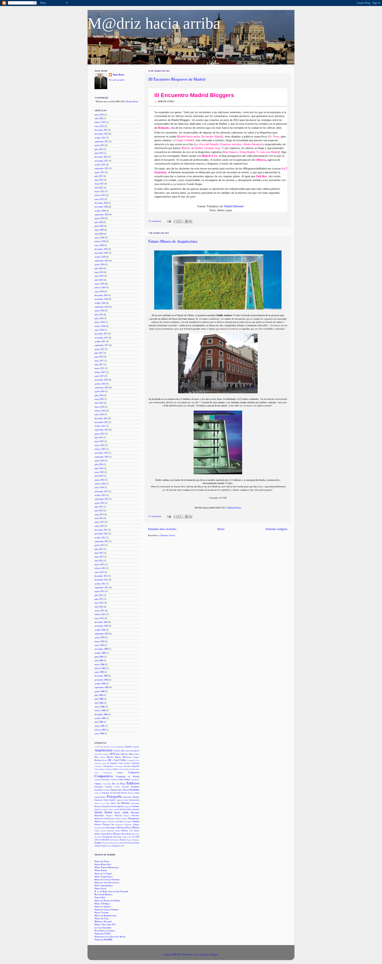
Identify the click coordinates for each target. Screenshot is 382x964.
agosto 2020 (99, 218)
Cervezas (127, 766)
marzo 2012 (99, 564)
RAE (131, 831)
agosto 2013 (99, 502)
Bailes (118, 754)
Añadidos (128, 746)
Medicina (118, 815)
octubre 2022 (100, 137)
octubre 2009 (100, 652)
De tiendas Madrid (211, 136)
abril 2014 (99, 475)
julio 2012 (99, 549)
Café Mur (261, 176)
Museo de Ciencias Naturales (107, 879)
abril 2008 (99, 702)
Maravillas (99, 815)
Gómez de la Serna (102, 803)
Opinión (136, 821)
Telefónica (135, 840)
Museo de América (103, 906)
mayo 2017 (99, 360)
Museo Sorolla (101, 870)
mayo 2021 (99, 183)
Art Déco (117, 750)
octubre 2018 (100, 303)
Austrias (105, 754)
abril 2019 (99, 279)
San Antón (98, 837)
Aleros (113, 747)
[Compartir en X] (183, 221)
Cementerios (108, 766)
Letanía (115, 809)
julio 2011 (99, 595)
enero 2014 (99, 487)
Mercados (135, 815)
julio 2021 (99, 176)
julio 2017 (99, 353)
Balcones (124, 754)
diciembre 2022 (101, 130)
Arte (123, 750)
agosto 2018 (99, 310)
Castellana (135, 763)
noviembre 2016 (101, 379)
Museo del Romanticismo (105, 915)
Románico (135, 834)
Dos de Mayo (118, 783)
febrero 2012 (100, 568)
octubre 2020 (100, 210)
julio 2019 (99, 268)
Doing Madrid (247, 152)
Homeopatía (135, 803)
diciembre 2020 (101, 203)
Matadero (109, 815)
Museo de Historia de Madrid (107, 900)
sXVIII (102, 839)
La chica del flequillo (207, 144)
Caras (137, 760)
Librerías (122, 809)
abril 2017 (99, 364)
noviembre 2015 (101, 422)
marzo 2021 (99, 191)
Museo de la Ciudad (103, 873)
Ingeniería (128, 806)
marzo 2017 (99, 368)
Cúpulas (98, 783)
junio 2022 (99, 153)
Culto (121, 779)
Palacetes (98, 824)
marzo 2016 (99, 406)
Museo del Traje (102, 918)
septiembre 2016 (101, 387)
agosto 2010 (99, 637)
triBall (121, 843)
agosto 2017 (99, 349)
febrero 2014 (100, 483)
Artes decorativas (132, 750)
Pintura (123, 827)
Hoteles (114, 806)
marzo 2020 (99, 237)
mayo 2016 (99, 399)
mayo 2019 (99, 276)
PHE (118, 827)
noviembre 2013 (101, 491)
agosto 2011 (99, 591)
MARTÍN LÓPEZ (166, 101)
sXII (133, 837)
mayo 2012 (99, 556)
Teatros (123, 839)
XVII (122, 846)
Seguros (125, 837)
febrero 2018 (100, 326)
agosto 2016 (99, 391)
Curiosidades (107, 784)
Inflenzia (260, 159)
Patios (104, 828)
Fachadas (134, 789)
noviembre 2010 (101, 625)
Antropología (120, 747)
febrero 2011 (100, 614)
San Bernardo (107, 836)
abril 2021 (99, 187)
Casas (121, 763)
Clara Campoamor (103, 772)
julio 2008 (99, 695)
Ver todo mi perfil (116, 79)
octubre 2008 (100, 683)
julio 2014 (99, 464)
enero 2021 (99, 199)
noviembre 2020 (101, 206)
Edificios (133, 783)
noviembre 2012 (101, 533)
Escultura (135, 786)
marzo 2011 (99, 610)
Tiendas (110, 843)
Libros (128, 809)
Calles (123, 760)
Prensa (103, 831)
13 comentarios (154, 516)
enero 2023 (99, 126)
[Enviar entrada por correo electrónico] (169, 221)
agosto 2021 (99, 172)
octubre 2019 (100, 256)
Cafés (116, 760)
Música (104, 821)
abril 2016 (99, 402)
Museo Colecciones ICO (105, 924)
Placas (129, 827)
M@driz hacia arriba (154, 23)
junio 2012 (99, 552)
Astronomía (98, 754)
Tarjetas (116, 840)
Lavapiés (104, 809)
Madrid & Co (209, 155)
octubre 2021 (100, 164)
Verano (104, 845)
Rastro (136, 830)
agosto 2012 (99, 545)
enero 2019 (99, 291)
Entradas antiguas (276, 529)
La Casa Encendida (103, 927)
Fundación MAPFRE (104, 939)
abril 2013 (99, 518)
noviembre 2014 (101, 452)
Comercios (133, 772)
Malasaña (135, 812)
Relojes (110, 834)
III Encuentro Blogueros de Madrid (176, 79)
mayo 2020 (99, 229)
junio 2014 (99, 468)
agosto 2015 (99, 433)
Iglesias (121, 806)
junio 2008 (99, 698)
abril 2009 (99, 660)
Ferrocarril (117, 793)
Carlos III (105, 763)
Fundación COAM (102, 933)
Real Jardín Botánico (103, 894)
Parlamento (128, 824)
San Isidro (118, 836)
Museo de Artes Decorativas (107, 882)
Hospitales (106, 806)
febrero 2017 (100, 372)
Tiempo (105, 843)
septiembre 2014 (101, 456)
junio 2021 (99, 179)
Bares (97, 757)
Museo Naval (100, 888)
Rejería (104, 834)
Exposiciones (116, 789)
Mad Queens (230, 152)
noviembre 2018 (101, 299)
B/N (112, 754)
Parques (136, 824)
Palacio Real (100, 897)
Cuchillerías (114, 779)
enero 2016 (99, 414)
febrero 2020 (100, 241)
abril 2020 (99, 233)
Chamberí (135, 766)
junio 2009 (99, 656)
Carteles (113, 763)
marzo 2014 (99, 479)
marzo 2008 (99, 706)
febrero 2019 (100, 287)
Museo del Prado (102, 861)
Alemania (106, 747)
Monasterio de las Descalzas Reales (110, 936)
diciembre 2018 (101, 295)
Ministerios (99, 818)
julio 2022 (99, 149)
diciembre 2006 (101, 714)
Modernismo (109, 818)
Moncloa (125, 818)
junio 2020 (99, 226)
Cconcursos (98, 766)
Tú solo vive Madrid (267, 152)
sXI (129, 837)
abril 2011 (99, 606)
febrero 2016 (100, 410)
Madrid (98, 812)
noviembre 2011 (101, 579)
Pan (112, 824)
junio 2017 (99, 356)
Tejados (129, 840)
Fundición (119, 800)
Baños (137, 754)
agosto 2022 (99, 145)
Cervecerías (118, 766)
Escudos (117, 787)
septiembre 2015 (101, 429)
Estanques (106, 790)
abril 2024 (99, 118)
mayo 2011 (99, 602)
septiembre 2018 (101, 306)
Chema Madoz (100, 769)
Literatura (135, 809)
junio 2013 (99, 510)
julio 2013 (99, 506)
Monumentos (133, 818)
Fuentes (136, 797)
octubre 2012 (100, 537)
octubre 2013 (100, 495)
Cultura (127, 779)
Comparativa (104, 776)
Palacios (106, 824)
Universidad (128, 842)
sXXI (111, 840)
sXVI (97, 839)
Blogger (214, 954)
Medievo (127, 815)
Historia (125, 803)
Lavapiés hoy (211, 148)
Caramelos (131, 760)
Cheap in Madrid (184, 140)
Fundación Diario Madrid (105, 800)
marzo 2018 (99, 322)
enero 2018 (99, 329)
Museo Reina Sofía (103, 864)
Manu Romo (118, 74)
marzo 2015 (99, 445)
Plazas (136, 827)
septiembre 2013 (101, 499)
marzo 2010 (99, 641)
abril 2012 (99, 560)
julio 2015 (99, 437)
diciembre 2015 (101, 418)
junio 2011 (99, 599)
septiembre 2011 (101, 587)
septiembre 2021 (101, 168)
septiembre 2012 (101, 541)
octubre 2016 (100, 383)
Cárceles (97, 763)
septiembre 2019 (101, 260)
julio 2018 (99, 314)
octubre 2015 (100, 426)
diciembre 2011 (101, 576)
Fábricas (126, 790)
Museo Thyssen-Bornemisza (107, 867)
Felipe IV (98, 793)
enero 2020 (99, 245)
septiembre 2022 (101, 141)
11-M (96, 747)
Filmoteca (131, 793)
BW (109, 760)
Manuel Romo (234, 507)
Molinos (118, 818)
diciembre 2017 (101, 333)
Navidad (119, 821)
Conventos (105, 779)
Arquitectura (103, 750)
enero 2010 (99, 645)
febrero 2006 (100, 729)
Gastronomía (134, 800)
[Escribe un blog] (179, 221)
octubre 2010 (100, 629)
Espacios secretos (231, 144)
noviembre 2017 (101, 337)
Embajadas (99, 786)
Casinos (127, 763)
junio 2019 (99, 272)
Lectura (110, 809)
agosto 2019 (99, 264)
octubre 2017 (100, 341)
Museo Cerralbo (101, 912)
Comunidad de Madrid (127, 776)
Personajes (111, 827)
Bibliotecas (127, 757)
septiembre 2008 (101, 687)
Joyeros (97, 809)
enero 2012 (99, 572)
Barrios (110, 757)
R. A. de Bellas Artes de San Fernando (111, 891)
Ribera (129, 834)
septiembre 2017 (101, 345)
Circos (121, 769)
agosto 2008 (99, 691)
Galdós (126, 800)
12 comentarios (154, 221)
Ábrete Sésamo (252, 144)
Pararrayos (119, 824)
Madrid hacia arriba (189, 136)
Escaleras (108, 786)
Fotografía (114, 796)
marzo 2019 (99, 283)
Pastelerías (98, 828)
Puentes (117, 831)
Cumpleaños (135, 779)
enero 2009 (99, 672)
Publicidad (110, 831)
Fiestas (124, 793)
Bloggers (136, 757)
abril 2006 (99, 722)
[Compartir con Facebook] (187, 221)
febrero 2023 (100, 122)
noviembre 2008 (101, 679)
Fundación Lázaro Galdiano (106, 909)
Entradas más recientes (162, 529)
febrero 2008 (100, 710)
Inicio (221, 529)
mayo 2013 (99, 514)
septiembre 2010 (101, 633)
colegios (120, 772)
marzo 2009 (99, 664)
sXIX (137, 836)
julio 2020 (99, 222)
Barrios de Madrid (192, 148)
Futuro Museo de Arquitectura (172, 241)
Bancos (131, 754)
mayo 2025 (99, 114)
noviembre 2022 (101, 133)
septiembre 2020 (101, 214)
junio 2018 (99, 318)
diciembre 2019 (101, 249)
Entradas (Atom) (168, 535)
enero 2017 (99, 376)
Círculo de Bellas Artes (131, 769)
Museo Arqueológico (103, 876)
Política (97, 831)
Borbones (98, 760)
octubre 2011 (100, 583)
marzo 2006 (99, 725)
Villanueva (116, 845)
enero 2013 (99, 526)
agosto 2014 (99, 460)
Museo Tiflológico (102, 903)
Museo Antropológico (104, 885)
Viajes (109, 846)
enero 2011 (99, 618)
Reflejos (98, 834)
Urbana (136, 842)
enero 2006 (99, 733)
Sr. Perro (274, 136)
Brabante (163, 127)
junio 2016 (99, 395)
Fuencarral (127, 797)
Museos (98, 821)
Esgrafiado (99, 790)
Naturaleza (111, 821)
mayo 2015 (99, 441)
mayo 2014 (99, 472)
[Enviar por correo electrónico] (175, 221)
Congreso (98, 779)
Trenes (116, 843)
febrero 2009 (100, 668)
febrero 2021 (100, 195)
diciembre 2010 (101, 622)
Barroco (118, 757)
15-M (101, 747)
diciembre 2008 (101, 675)
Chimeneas (109, 769)
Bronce (104, 760)
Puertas (125, 830)
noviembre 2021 (101, 160)
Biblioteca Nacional (103, 921)
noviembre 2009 (101, 649)
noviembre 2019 (101, 252)
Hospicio (98, 806)
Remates (117, 833)
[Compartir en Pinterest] (191, 221)
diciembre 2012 (101, 529)
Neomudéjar (127, 821)
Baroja (102, 757)
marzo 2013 (99, 522)
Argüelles (136, 747)
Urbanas (98, 845)
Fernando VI (107, 793)
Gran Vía (115, 803)
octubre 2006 (100, 718)
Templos (98, 842)
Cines (115, 769)
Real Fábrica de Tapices (105, 930)
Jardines (135, 806)
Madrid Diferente (233, 206)
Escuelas (125, 786)
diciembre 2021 (101, 156)
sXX (107, 839)
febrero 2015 (100, 449)
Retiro (124, 834)
